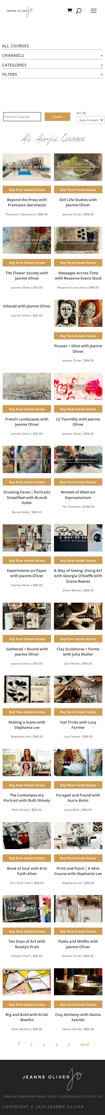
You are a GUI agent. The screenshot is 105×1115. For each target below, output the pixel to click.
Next (85, 1044)
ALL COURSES (15, 46)
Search (57, 116)
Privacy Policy (47, 1096)
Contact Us (92, 1096)
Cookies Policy (71, 1096)
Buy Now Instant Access (27, 189)
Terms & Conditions (19, 1096)
